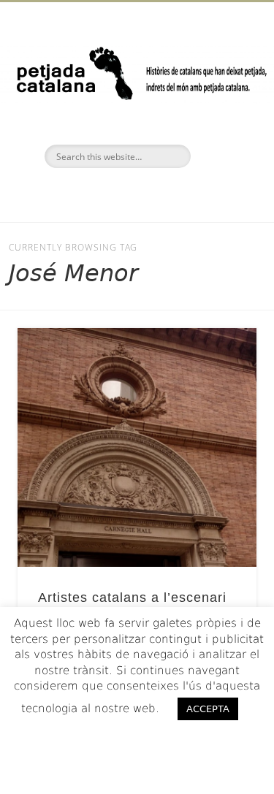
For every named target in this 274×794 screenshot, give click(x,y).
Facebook (104, 193)
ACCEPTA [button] (207, 708)
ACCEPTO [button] (137, 738)
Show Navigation (221, 130)
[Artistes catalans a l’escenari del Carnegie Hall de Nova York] (137, 447)
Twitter (135, 193)
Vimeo (166, 193)
